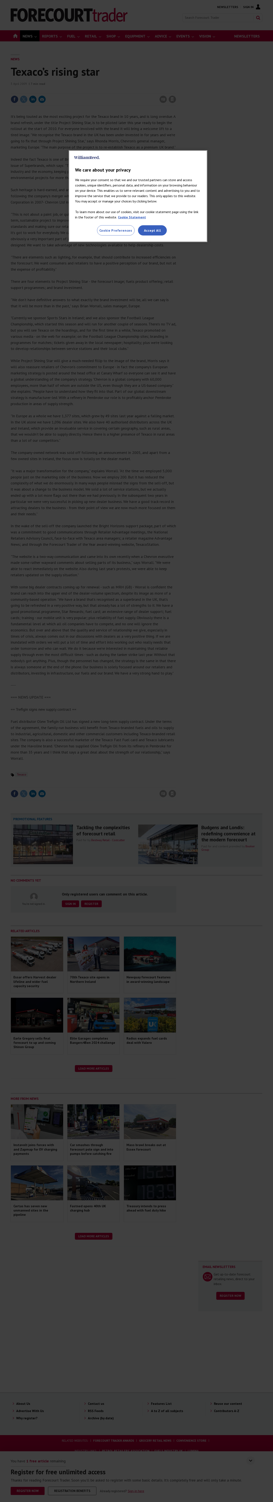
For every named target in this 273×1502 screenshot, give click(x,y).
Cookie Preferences (115, 230)
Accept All (152, 230)
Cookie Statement (132, 217)
